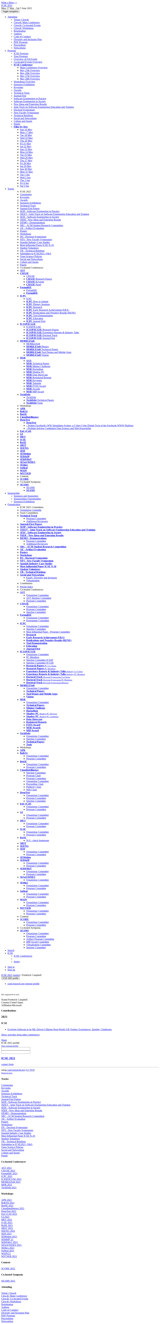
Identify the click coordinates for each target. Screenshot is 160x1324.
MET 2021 (6, 1219)
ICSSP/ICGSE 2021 (11, 1179)
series (16, 975)
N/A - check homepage (37, 840)
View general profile (9, 1046)
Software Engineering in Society (30, 101)
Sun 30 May (26, 169)
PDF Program (21, 42)
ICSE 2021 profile (10, 978)
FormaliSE (31, 290)
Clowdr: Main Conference (27, 22)
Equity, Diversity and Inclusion (41, 577)
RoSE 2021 (7, 1225)
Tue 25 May (26, 155)
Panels (17, 124)
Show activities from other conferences (20, 1034)
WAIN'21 (6, 1253)
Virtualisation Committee (38, 944)
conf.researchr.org (16, 1070)
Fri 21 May (25, 143)
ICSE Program (21, 53)
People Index (26, 586)
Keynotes (18, 87)
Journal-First (20, 95)
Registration (20, 31)
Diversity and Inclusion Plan (28, 39)
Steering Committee (36, 612)
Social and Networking (25, 118)
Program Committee (36, 518)
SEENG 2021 (8, 1231)
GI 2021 (5, 1216)
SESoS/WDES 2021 (11, 1245)
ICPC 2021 (6, 1176)
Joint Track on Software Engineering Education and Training (44, 107)
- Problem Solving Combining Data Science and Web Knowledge (58, 428)
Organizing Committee (37, 595)
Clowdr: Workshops (24, 28)
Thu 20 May (26, 141)
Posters (23, 231)
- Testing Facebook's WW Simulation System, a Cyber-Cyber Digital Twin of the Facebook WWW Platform (79, 425)
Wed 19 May (26, 138)
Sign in (11, 967)
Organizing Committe (30, 510)
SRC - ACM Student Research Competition (41, 225)
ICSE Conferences (23, 956)
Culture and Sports (23, 121)
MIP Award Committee (37, 942)
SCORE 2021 (8, 1268)
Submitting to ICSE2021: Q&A (35, 253)
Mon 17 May (26, 132)
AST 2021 (6, 1167)
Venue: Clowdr (21, 19)
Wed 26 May (26, 157)
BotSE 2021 (7, 1205)
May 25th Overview (30, 70)
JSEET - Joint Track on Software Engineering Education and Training (54, 214)
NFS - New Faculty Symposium (36, 239)
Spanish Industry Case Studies (35, 242)
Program (12, 50)
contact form (7, 1064)
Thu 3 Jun (25, 180)
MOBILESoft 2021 (11, 1182)
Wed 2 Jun (25, 177)
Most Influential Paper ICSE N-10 (37, 245)
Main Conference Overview (34, 67)
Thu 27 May (26, 160)
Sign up (11, 969)
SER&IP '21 (7, 1239)
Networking (20, 48)
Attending (12, 17)
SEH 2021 (6, 1233)
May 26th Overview (30, 73)
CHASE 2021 (8, 1170)
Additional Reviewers (37, 521)
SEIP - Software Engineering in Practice (40, 211)
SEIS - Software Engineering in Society (39, 217)
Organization (14, 504)
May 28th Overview (30, 79)
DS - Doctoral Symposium (33, 236)
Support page (6, 1073)
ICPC (29, 298)
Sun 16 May (26, 129)
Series (17, 961)
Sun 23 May (26, 149)
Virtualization (33, 580)
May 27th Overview (30, 76)
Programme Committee (37, 620)
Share (4, 1040)
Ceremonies (26, 194)
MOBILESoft (33, 343)
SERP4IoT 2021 (9, 1242)
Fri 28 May (25, 163)
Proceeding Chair (34, 784)
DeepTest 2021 (8, 1211)
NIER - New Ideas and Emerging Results (40, 219)
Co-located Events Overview (28, 62)
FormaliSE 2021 (9, 1173)
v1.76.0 (30, 1070)
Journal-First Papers (30, 208)
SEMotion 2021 (9, 1236)
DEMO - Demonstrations (32, 222)
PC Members (32, 657)
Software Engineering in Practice (30, 98)
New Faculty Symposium (26, 112)
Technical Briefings (23, 115)
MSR (29, 360)
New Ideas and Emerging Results (30, 104)
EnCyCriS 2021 (9, 1214)
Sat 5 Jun (24, 186)
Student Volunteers (29, 248)
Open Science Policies (31, 256)
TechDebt (31, 397)
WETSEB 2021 (9, 1256)
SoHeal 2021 (7, 1250)
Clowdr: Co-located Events (27, 25)
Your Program (21, 56)
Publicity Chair (33, 787)
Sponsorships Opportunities (27, 498)
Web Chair (31, 789)
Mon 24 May (26, 152)
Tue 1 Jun (25, 174)
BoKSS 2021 (8, 1202)
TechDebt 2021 (9, 1187)
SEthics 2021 (7, 1247)
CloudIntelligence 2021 (12, 1208)
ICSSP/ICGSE (33, 327)
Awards (17, 90)
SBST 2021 (7, 1228)
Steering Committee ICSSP (39, 660)
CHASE (30, 276)
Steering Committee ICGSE (40, 663)
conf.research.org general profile (23, 983)
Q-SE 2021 (6, 1222)
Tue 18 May (26, 135)
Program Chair (33, 775)
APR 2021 (6, 1200)
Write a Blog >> (9, 2)
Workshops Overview (24, 81)
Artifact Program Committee (40, 939)
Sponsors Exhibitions (24, 84)
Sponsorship (14, 493)
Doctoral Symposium (24, 110)
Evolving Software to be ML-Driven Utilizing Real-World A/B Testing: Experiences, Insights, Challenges (60, 1029)
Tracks (11, 188)
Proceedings (20, 45)
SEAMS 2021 (8, 1281)
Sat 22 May (25, 146)
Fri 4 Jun (24, 183)
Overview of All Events (25, 59)
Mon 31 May (26, 172)
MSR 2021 (6, 1184)
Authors (18, 33)
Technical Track (22, 93)
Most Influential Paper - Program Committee (48, 632)
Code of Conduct (22, 36)
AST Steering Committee (38, 598)
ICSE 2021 (6, 975)
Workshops (25, 234)
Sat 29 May (25, 166)
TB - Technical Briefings (32, 250)
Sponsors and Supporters (26, 496)
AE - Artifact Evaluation (32, 228)
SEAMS (30, 487)
